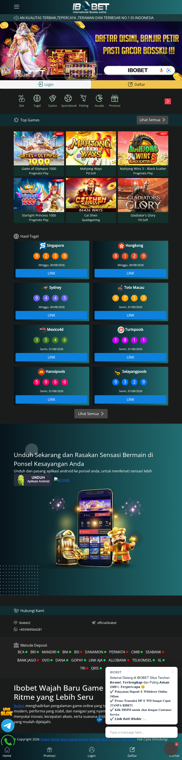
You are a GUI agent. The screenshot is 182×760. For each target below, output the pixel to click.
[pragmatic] (83, 74)
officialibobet (107, 623)
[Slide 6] (107, 74)
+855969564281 (30, 629)
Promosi (114, 106)
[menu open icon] (17, 7)
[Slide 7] (115, 74)
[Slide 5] (99, 74)
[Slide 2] (75, 74)
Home (7, 756)
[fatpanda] (91, 74)
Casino (52, 106)
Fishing (83, 106)
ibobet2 (24, 623)
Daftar (140, 84)
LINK (51, 273)
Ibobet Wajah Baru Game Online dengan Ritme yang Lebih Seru (87, 739)
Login (48, 84)
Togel (37, 106)
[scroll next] (168, 101)
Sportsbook (68, 106)
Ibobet (19, 705)
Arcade (99, 106)
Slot (21, 106)
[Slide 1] (67, 74)
